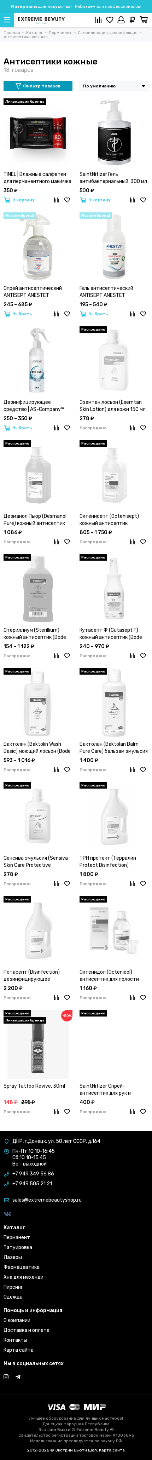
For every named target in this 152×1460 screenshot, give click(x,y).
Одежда (13, 1297)
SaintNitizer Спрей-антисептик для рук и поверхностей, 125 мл (105, 1090)
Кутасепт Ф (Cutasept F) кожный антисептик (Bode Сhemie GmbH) (111, 634)
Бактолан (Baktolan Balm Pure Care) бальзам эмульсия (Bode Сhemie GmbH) (114, 748)
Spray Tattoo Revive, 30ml (34, 1086)
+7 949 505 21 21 (32, 1184)
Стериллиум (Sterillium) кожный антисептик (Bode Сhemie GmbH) (35, 634)
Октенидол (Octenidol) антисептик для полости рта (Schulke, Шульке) (109, 976)
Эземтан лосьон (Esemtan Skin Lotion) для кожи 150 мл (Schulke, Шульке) (113, 406)
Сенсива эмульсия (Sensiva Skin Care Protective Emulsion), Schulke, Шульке (36, 862)
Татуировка (18, 1247)
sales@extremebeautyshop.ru (47, 1200)
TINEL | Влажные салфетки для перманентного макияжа (37, 177)
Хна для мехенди (23, 1277)
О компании (17, 1320)
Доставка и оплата (26, 1330)
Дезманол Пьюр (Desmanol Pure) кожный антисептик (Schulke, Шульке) (35, 520)
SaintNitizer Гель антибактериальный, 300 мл (113, 177)
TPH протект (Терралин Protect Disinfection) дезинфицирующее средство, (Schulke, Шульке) (113, 862)
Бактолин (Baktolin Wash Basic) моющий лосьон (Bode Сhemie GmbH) (37, 748)
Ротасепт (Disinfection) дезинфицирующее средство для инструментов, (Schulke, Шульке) (33, 976)
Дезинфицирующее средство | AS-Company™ (34, 405)
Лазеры (13, 1257)
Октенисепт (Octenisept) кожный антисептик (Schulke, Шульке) (109, 520)
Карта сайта (19, 1350)
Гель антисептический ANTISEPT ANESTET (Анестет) (106, 292)
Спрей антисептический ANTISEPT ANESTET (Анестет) (33, 292)
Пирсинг (13, 1287)
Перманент (17, 1238)
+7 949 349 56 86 (33, 1174)
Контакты (15, 1340)
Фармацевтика (22, 1267)
